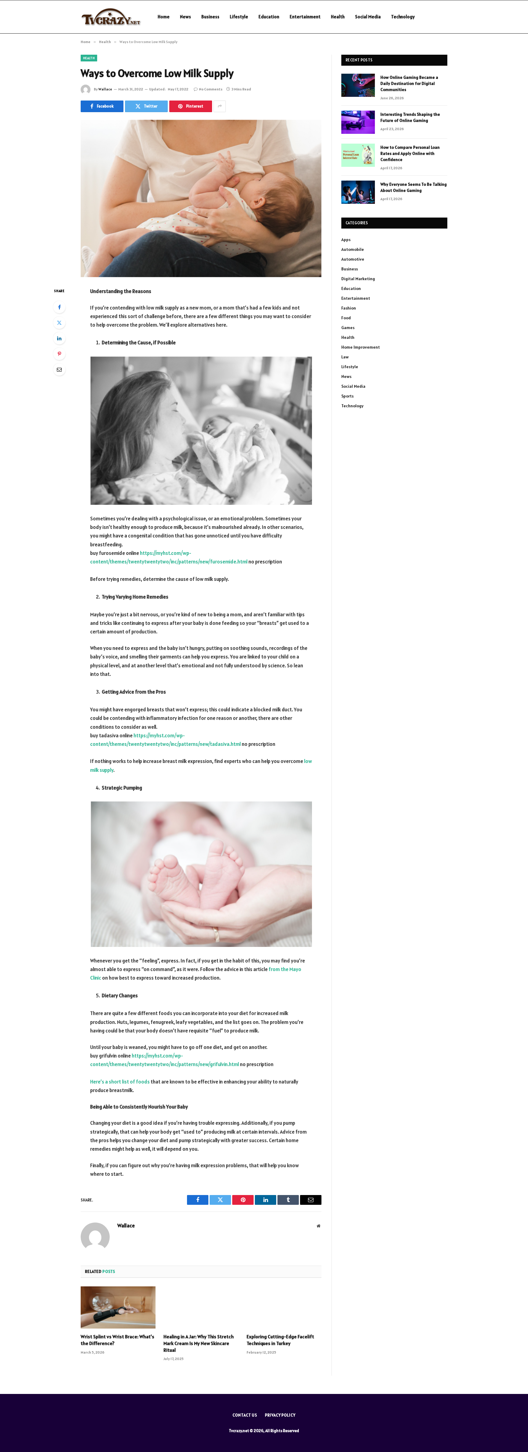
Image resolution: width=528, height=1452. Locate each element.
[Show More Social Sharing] (220, 106)
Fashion (348, 308)
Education (268, 17)
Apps (345, 239)
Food (346, 318)
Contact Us (245, 1415)
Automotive (352, 259)
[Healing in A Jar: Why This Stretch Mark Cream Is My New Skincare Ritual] (200, 1307)
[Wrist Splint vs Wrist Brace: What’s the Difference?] (118, 1307)
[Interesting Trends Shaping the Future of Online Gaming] (358, 122)
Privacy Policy (280, 1415)
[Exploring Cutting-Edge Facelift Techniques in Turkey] (284, 1307)
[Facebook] (59, 307)
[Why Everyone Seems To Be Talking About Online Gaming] (358, 192)
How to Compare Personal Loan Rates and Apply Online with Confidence (410, 153)
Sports (347, 396)
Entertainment (305, 17)
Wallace (105, 89)
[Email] (59, 369)
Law (345, 357)
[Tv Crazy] (111, 17)
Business (210, 17)
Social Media (368, 17)
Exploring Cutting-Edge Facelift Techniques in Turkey (280, 1339)
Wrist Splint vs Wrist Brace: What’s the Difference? (117, 1339)
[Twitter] (59, 323)
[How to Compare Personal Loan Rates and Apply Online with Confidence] (358, 155)
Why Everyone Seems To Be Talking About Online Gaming (413, 187)
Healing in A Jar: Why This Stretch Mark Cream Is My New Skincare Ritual (198, 1343)
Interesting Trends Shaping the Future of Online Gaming (410, 117)
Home (164, 17)
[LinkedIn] (59, 338)
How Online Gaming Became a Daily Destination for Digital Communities (409, 83)
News (185, 17)
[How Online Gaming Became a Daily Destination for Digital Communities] (358, 85)
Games (347, 327)
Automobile (352, 249)
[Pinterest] (59, 354)
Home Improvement (360, 347)
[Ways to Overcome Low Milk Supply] (201, 198)
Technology (403, 17)
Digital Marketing (358, 278)
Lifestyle (239, 17)
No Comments (210, 89)
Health (338, 17)
